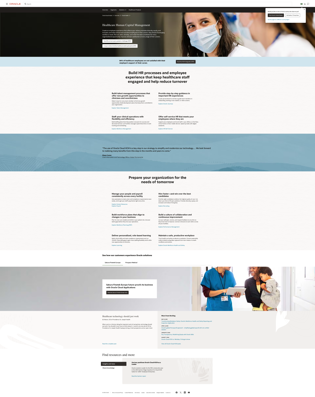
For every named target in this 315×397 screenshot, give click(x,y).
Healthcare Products (135, 10)
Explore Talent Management (120, 108)
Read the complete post (109, 344)
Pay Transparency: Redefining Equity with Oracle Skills (177, 334)
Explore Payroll (116, 206)
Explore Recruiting (163, 206)
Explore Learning (117, 245)
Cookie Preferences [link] (129, 392)
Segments (113, 10)
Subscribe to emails (150, 392)
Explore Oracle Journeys (165, 104)
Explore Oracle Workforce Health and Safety (171, 245)
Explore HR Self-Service (165, 129)
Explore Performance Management (168, 227)
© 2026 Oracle (105, 392)
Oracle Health (125, 15)
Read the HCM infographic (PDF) (185, 61)
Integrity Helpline (160, 392)
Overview (105, 10)
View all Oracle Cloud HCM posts (171, 344)
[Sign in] (305, 4)
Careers (143, 392)
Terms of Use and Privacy (117, 392)
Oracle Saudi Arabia (107, 15)
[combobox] (157, 4)
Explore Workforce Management (121, 129)
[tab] (112, 262)
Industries (117, 15)
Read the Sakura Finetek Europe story (117, 292)
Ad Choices (137, 392)
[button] (7, 4)
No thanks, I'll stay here (293, 15)
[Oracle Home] (15, 4)
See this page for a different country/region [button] (278, 19)
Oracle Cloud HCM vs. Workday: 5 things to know (175, 339)
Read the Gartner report (139, 376)
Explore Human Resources (119, 204)
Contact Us (168, 392)
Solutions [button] (122, 10)
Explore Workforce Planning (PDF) (122, 225)
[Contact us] (308, 4)
